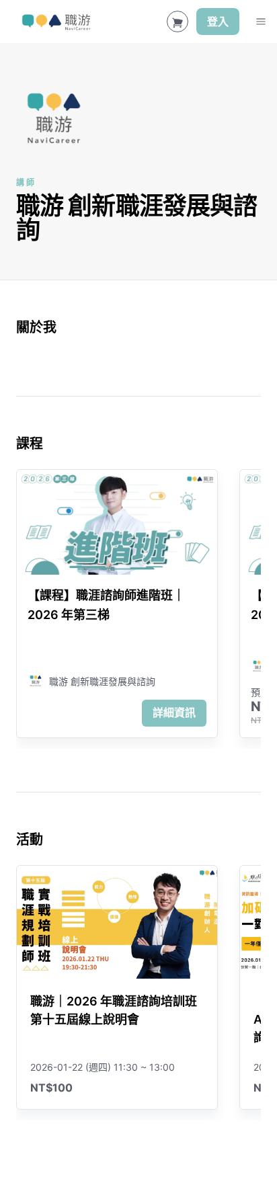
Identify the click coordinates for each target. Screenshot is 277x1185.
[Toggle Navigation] (260, 21)
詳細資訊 (174, 712)
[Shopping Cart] (177, 21)
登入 (218, 21)
